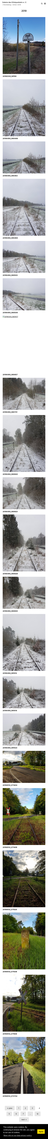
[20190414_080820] (24, 443)
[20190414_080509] (24, 294)
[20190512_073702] (24, 1065)
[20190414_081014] (24, 692)
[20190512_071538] (24, 940)
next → (24, 1119)
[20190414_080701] (24, 394)
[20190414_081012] (24, 642)
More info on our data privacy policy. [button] (18, 1135)
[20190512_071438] (24, 816)
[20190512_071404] (24, 767)
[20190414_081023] (24, 729)
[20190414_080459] (24, 207)
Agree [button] (41, 1131)
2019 (19, 5)
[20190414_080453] (24, 157)
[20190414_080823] (24, 493)
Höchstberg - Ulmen (10, 5)
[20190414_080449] (24, 107)
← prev (9, 1108)
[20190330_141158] (24, 45)
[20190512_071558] (24, 1003)
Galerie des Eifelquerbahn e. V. (14, 2)
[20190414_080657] (24, 344)
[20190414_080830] (24, 593)
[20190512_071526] (24, 878)
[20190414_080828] (24, 543)
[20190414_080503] (24, 257)
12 (37, 1114)
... (30, 1114)
